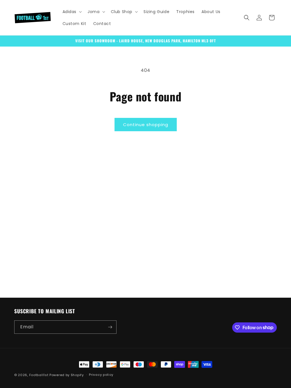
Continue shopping (145, 125)
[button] (71, 12)
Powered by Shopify (66, 375)
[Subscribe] (110, 327)
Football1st (39, 375)
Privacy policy (101, 374)
